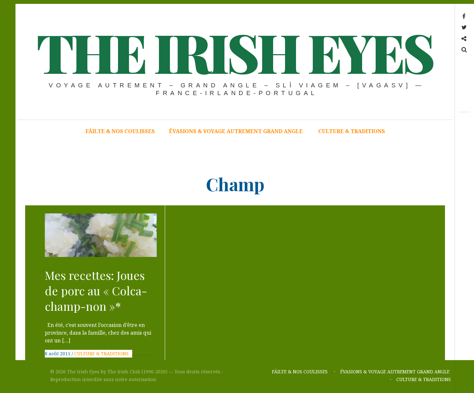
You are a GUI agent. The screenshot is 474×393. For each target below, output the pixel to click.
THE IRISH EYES (234, 51)
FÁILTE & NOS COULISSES (120, 131)
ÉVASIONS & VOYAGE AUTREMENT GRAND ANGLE (236, 131)
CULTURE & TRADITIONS (351, 131)
